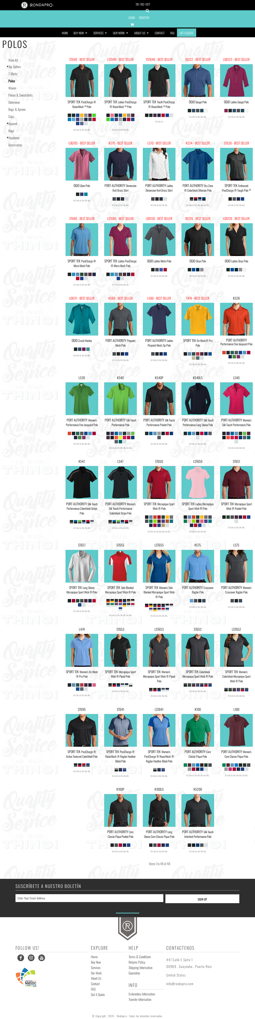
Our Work (96, 973)
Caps (11, 116)
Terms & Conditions (140, 956)
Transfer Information (140, 999)
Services (96, 967)
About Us (96, 978)
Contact (95, 983)
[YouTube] (41, 957)
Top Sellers (14, 66)
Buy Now (96, 962)
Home (94, 956)
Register (144, 17)
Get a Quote (98, 994)
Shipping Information (140, 967)
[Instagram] (31, 957)
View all (13, 60)
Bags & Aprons (17, 109)
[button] (81, 32)
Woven (12, 88)
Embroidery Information (142, 993)
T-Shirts (12, 73)
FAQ (93, 989)
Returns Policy (137, 962)
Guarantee (134, 973)
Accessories (15, 144)
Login (131, 17)
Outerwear (14, 102)
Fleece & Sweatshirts (20, 95)
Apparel (12, 123)
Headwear (14, 137)
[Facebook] (20, 957)
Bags (11, 130)
